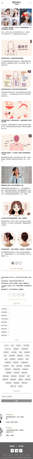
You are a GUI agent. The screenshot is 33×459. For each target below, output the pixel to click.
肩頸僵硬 (27, 366)
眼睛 (6, 359)
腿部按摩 (4, 329)
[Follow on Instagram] (14, 295)
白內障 (27, 356)
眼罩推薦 (8, 362)
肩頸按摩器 (16, 369)
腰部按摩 (24, 373)
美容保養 (4, 325)
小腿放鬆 (6, 352)
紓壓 (12, 366)
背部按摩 (16, 373)
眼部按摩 (16, 362)
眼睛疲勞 (20, 359)
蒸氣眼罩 (8, 383)
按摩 (5, 356)
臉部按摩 (27, 379)
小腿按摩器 (24, 349)
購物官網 (5, 455)
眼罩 (27, 359)
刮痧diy (18, 345)
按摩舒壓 (4, 312)
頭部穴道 (13, 386)
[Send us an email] (19, 295)
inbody (6, 345)
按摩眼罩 (12, 356)
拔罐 (20, 352)
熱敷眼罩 (20, 356)
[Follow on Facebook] (10, 295)
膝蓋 (28, 376)
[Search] (30, 3)
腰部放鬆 (6, 376)
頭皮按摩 (4, 335)
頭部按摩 (24, 383)
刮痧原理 (26, 345)
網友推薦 (4, 322)
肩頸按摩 (8, 369)
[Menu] (2, 3)
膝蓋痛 (20, 379)
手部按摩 (14, 352)
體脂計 (20, 386)
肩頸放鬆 (25, 369)
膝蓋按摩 (13, 379)
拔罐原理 (27, 352)
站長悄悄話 (4, 319)
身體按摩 (4, 332)
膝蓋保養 (5, 379)
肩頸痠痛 (8, 373)
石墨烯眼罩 (24, 362)
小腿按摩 (16, 349)
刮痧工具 (8, 349)
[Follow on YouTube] (23, 295)
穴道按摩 (6, 366)
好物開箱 (4, 309)
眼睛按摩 (4, 315)
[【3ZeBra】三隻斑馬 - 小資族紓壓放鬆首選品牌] (16, 3)
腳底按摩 (14, 376)
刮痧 (12, 345)
